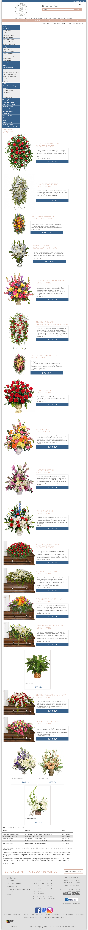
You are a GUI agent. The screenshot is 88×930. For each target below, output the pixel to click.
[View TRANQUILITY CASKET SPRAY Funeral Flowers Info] (19, 580)
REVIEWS (37, 21)
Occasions (5, 28)
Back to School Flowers (10, 42)
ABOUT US (24, 21)
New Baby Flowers (8, 35)
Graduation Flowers (8, 39)
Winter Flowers (7, 95)
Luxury (4, 120)
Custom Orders (7, 122)
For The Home (7, 79)
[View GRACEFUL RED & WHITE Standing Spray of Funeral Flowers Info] (19, 330)
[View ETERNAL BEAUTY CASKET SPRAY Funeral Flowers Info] (19, 730)
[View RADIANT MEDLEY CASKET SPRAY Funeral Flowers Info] (19, 607)
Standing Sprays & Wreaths (11, 72)
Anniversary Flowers (9, 44)
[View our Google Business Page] (44, 912)
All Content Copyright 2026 (22, 926)
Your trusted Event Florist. (41, 914)
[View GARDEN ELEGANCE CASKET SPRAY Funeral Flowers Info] (19, 635)
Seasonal (5, 88)
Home (4, 26)
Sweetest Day (7, 58)
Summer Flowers (8, 90)
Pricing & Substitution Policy (11, 127)
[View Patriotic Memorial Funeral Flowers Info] (19, 519)
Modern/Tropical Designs (10, 86)
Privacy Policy (54, 926)
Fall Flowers (6, 93)
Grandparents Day (8, 51)
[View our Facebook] (38, 912)
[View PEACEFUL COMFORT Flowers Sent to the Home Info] (19, 253)
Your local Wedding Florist (54, 917)
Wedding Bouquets (8, 102)
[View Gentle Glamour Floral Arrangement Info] (51, 760)
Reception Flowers (7, 106)
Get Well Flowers (8, 37)
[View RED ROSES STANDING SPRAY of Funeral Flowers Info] (19, 152)
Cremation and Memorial (10, 76)
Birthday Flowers (8, 33)
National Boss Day (8, 56)
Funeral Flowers (7, 81)
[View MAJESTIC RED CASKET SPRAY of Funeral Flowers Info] (19, 553)
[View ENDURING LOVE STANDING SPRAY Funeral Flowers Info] (19, 364)
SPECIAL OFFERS (50, 21)
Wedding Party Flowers (9, 104)
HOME (11, 21)
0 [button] (80, 4)
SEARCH (78, 9)
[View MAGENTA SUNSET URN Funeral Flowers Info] (19, 478)
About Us (5, 118)
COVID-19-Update (7, 124)
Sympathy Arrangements (10, 74)
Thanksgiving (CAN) (8, 53)
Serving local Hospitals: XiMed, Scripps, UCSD (67, 914)
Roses (4, 65)
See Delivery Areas (73, 871)
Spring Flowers (7, 97)
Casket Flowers (7, 70)
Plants (4, 83)
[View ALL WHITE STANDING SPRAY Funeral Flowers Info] (19, 192)
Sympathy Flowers (7, 67)
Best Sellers (5, 63)
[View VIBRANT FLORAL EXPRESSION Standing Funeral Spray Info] (19, 224)
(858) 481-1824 (80, 1)
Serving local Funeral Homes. (34, 917)
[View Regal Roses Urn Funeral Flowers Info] (19, 397)
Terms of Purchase (68, 926)
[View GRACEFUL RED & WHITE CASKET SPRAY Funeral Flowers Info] (19, 702)
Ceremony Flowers (7, 109)
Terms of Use (44, 927)
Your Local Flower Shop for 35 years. (17, 914)
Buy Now (52, 161)
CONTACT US (64, 21)
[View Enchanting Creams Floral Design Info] (37, 801)
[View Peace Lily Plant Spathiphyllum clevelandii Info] (37, 665)
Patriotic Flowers (7, 111)
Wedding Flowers (7, 100)
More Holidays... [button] (7, 60)
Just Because (7, 30)
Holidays (5, 47)
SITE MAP (77, 21)
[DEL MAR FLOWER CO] (21, 9)
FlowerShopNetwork (40, 926)
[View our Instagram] (50, 912)
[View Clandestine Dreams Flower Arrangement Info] (24, 760)
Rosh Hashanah (7, 49)
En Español (5, 113)
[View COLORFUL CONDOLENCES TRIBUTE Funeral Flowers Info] (19, 289)
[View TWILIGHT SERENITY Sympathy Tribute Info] (19, 438)
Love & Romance (7, 115)
